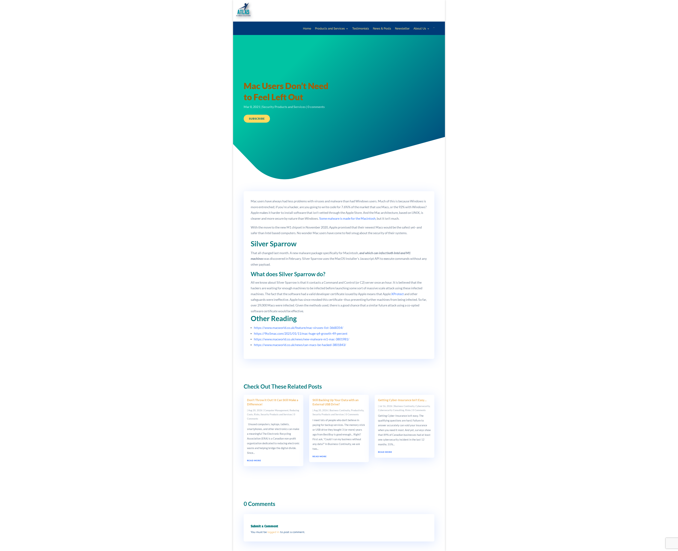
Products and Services (330, 28)
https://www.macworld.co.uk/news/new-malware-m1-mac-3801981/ (301, 339)
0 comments (316, 107)
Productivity (357, 410)
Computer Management (276, 410)
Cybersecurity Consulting (391, 410)
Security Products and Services (284, 107)
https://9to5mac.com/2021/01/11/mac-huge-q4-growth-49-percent (300, 333)
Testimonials (360, 28)
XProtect (397, 294)
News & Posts (382, 28)
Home (307, 28)
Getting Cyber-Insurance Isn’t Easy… (402, 400)
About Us (420, 28)
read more (254, 460)
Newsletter (402, 28)
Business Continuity (340, 410)
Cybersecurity (422, 406)
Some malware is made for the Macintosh (347, 218)
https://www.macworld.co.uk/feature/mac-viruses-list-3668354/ (298, 328)
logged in (273, 532)
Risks (257, 414)
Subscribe (257, 118)
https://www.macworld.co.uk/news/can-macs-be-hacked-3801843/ (300, 345)
